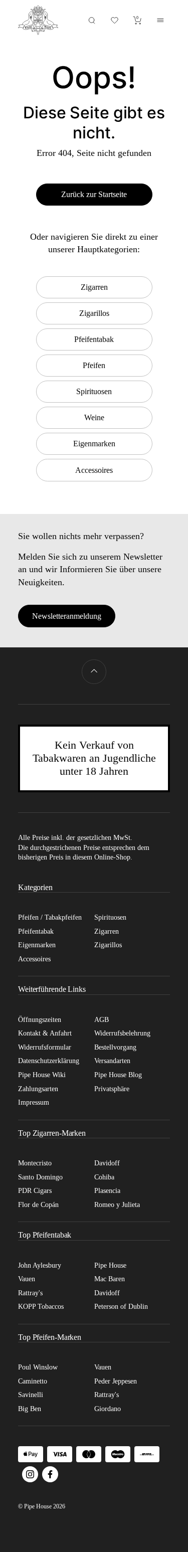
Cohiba (104, 1177)
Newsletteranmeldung (66, 616)
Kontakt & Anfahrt (45, 1033)
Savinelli (30, 1395)
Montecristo (35, 1163)
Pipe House (110, 1265)
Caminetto (32, 1381)
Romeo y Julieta (117, 1205)
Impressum (33, 1102)
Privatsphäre (111, 1089)
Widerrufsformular (44, 1047)
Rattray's (30, 1293)
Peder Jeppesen (115, 1381)
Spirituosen (110, 917)
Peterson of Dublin (121, 1306)
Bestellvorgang (115, 1047)
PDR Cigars (35, 1190)
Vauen (26, 1279)
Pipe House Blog (118, 1075)
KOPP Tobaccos (41, 1306)
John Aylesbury (39, 1265)
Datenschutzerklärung (48, 1061)
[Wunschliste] (114, 20)
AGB (101, 1019)
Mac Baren (109, 1279)
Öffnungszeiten (39, 1019)
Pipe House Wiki (42, 1075)
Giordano (107, 1409)
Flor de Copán (38, 1205)
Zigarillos (108, 945)
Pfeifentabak (36, 931)
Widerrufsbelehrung (122, 1033)
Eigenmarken (37, 945)
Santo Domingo (40, 1177)
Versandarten (112, 1061)
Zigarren (106, 931)
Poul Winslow (38, 1367)
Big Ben (29, 1409)
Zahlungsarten (38, 1089)
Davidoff (107, 1163)
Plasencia (107, 1190)
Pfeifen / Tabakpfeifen (50, 917)
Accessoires (34, 959)
